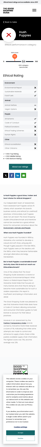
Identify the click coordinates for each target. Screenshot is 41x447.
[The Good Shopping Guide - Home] (8, 10)
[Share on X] (5, 175)
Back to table (11, 22)
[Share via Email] (23, 175)
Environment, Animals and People (17, 228)
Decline (20, 438)
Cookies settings (20, 427)
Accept (20, 433)
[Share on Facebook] (11, 175)
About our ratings (20, 166)
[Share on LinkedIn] (17, 175)
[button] (34, 11)
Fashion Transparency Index (15, 323)
